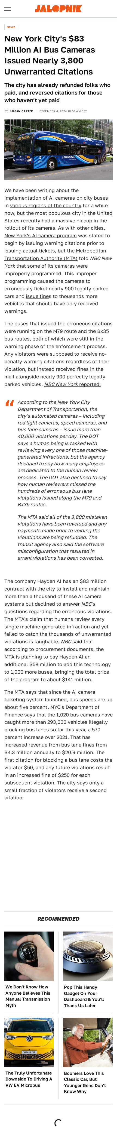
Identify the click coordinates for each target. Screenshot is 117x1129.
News (11, 27)
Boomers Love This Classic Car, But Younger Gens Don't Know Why (85, 1082)
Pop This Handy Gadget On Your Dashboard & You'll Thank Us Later (84, 996)
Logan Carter (21, 111)
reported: (72, 384)
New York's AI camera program (40, 235)
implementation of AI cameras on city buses (56, 198)
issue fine (37, 296)
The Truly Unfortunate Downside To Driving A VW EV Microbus (28, 1079)
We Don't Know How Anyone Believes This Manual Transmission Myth (27, 996)
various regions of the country (45, 205)
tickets (47, 251)
